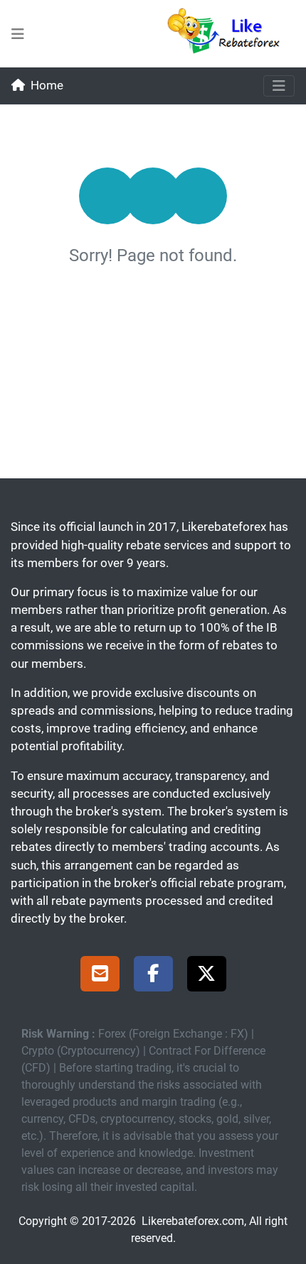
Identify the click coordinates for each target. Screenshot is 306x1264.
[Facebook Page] (153, 976)
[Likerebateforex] (230, 34)
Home (47, 85)
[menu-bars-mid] (17, 34)
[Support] (100, 976)
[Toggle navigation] (279, 86)
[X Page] (206, 976)
